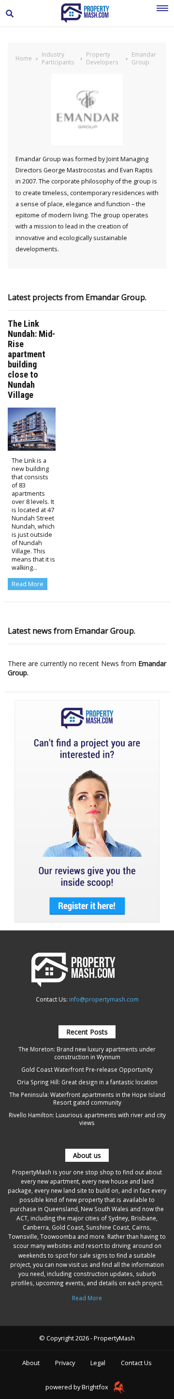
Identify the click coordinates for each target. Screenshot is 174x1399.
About (31, 1362)
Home (23, 58)
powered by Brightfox (77, 1387)
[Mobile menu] (162, 13)
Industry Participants (58, 58)
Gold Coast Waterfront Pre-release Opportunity (87, 1069)
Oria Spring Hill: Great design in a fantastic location (87, 1082)
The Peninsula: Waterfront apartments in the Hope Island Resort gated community (87, 1098)
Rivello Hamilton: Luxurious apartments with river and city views (87, 1118)
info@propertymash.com (104, 999)
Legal (97, 1362)
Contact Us (136, 1362)
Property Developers (102, 58)
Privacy (65, 1362)
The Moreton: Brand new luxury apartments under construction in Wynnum (87, 1053)
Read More (28, 584)
